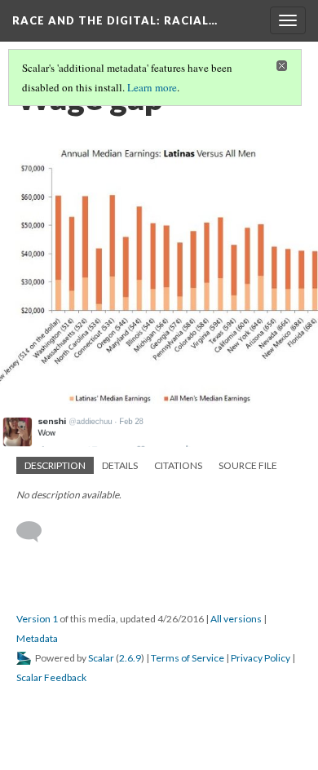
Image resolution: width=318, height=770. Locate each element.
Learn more (152, 87)
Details (120, 465)
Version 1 (37, 619)
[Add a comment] (36, 531)
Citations (178, 465)
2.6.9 (130, 658)
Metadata (37, 638)
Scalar (101, 658)
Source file (248, 465)
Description (55, 465)
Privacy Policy (260, 658)
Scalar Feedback (51, 677)
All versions (236, 619)
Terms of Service (187, 658)
